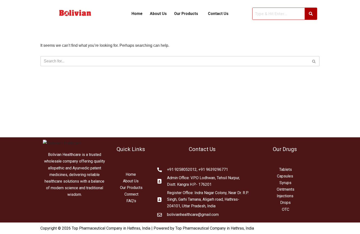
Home (137, 13)
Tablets (285, 169)
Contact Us (218, 13)
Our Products (131, 187)
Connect (131, 194)
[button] (187, 13)
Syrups (285, 182)
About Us (158, 13)
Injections (285, 196)
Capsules (285, 176)
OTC (285, 209)
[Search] (314, 61)
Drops (285, 202)
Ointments (285, 189)
